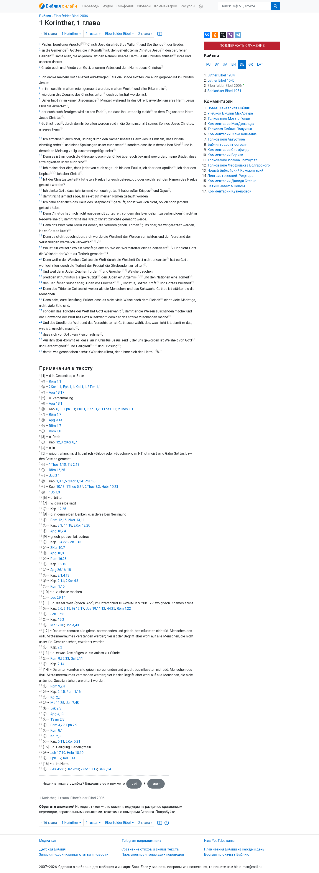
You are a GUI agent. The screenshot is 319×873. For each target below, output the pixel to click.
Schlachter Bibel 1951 (224, 91)
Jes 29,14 (57, 597)
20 (40, 247)
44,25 (111, 608)
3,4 (60, 542)
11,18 (68, 525)
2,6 (60, 608)
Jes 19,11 (93, 608)
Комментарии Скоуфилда (228, 150)
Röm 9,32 (57, 658)
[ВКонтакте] (207, 35)
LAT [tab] (260, 64)
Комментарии (165, 6)
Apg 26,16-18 (60, 570)
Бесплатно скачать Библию (226, 854)
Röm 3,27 (57, 725)
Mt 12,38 (57, 625)
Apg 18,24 (58, 531)
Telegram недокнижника (141, 841)
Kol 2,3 (55, 697)
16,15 (62, 564)
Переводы (91, 6)
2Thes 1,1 (125, 409)
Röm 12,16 (58, 520)
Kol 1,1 (81, 387)
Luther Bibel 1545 (221, 80)
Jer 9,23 (73, 769)
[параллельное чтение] (160, 34)
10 (40, 138)
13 (40, 178)
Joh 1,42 (74, 542)
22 (40, 270)
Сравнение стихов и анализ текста (150, 849)
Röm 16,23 (58, 559)
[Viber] (230, 35)
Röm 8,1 (56, 730)
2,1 (60, 575)
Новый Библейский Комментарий (235, 170)
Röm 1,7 (55, 414)
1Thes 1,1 (109, 409)
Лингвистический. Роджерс (230, 176)
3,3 (60, 525)
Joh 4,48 (72, 625)
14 (40, 189)
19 (40, 235)
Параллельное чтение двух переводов (153, 854)
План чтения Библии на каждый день (234, 849)
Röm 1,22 (124, 608)
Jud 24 (54, 476)
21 (40, 258)
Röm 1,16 (57, 586)
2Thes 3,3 (92, 487)
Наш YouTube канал (219, 841)
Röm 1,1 (55, 381)
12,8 (59, 442)
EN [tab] (233, 64)
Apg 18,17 (56, 392)
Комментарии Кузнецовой (229, 191)
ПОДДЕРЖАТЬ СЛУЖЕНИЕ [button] (242, 46)
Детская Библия (52, 849)
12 (40, 166)
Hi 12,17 (78, 608)
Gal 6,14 (105, 769)
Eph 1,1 (68, 387)
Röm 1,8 (55, 431)
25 (40, 287)
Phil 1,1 (82, 409)
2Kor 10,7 (57, 548)
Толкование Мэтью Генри (228, 118)
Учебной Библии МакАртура (230, 113)
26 (40, 299)
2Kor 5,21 (73, 741)
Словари (144, 6)
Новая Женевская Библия (228, 108)
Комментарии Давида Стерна (231, 181)
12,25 (62, 509)
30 (40, 339)
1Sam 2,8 (57, 719)
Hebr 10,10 (75, 753)
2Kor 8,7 (70, 442)
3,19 (67, 608)
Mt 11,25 (57, 703)
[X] (223, 35)
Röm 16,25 (57, 470)
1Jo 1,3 (54, 492)
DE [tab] (242, 64)
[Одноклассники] (215, 35)
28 (40, 321)
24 (40, 282)
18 (40, 224)
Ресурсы (188, 6)
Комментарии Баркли (225, 155)
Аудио (108, 6)
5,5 (64, 481)
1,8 (58, 481)
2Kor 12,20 (82, 525)
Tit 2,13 (73, 464)
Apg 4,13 (57, 714)
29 (40, 333)
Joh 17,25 (57, 614)
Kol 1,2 (94, 409)
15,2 (61, 620)
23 (40, 276)
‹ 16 (49, 34)
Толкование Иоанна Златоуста (232, 160)
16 (40, 201)
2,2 (60, 647)
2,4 (60, 692)
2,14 (61, 581)
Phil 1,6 (89, 481)
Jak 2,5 (55, 708)
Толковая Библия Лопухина (229, 129)
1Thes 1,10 (57, 464)
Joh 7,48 (72, 703)
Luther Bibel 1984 (221, 75)
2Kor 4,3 (72, 581)
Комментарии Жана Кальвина (232, 134)
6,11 (59, 409)
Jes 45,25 (57, 769)
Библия (45, 16)
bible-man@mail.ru (247, 867)
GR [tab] (250, 64)
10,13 (60, 487)
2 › (145, 34)
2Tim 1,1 (94, 387)
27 (40, 310)
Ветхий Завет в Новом (226, 186)
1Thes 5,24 (74, 487)
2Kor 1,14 (75, 481)
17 (40, 212)
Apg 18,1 (55, 403)
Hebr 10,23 (110, 487)
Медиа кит (48, 841)
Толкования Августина (226, 139)
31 (40, 350)
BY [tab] (217, 64)
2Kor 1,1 (55, 387)
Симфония (125, 6)
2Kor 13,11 (76, 520)
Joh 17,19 (57, 753)
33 (67, 658)
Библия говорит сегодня (227, 144)
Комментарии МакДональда (230, 124)
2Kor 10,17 (89, 769)
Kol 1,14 (69, 758)
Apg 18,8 (57, 553)
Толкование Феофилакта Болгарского (238, 165)
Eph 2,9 (71, 725)
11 (40, 155)
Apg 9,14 (55, 420)
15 (40, 195)
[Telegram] (238, 35)
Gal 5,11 (77, 658)
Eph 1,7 (55, 758)
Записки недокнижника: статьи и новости (73, 854)
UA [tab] (225, 64)
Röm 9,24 (57, 686)
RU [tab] (208, 64)
